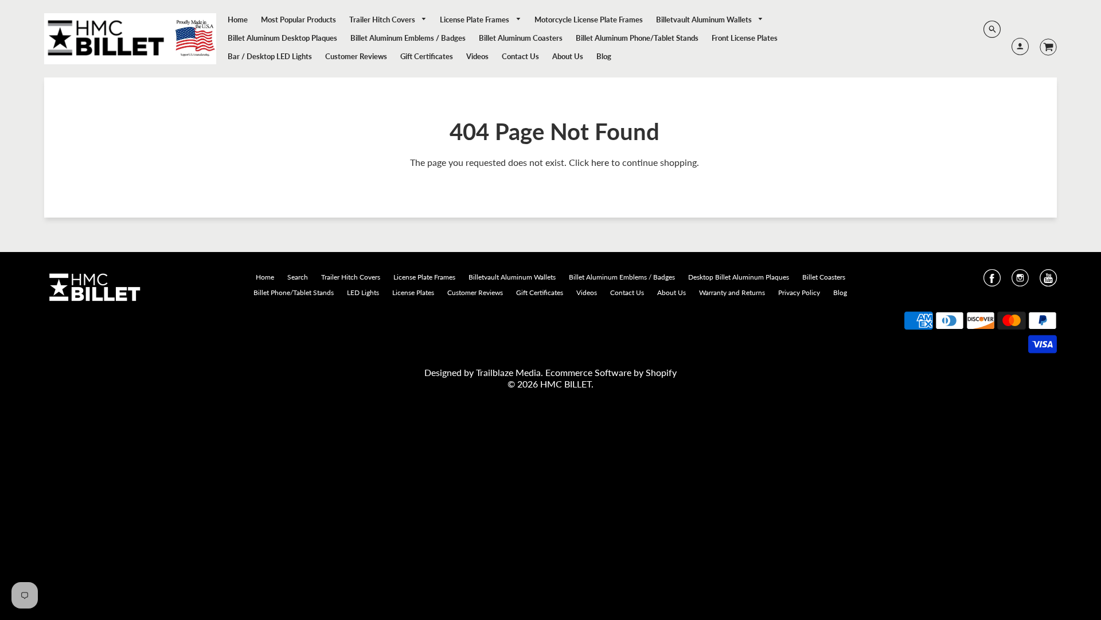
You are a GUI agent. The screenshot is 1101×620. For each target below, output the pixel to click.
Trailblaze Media (508, 372)
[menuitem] (237, 19)
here (600, 162)
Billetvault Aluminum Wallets (704, 19)
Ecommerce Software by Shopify (611, 372)
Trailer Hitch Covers (383, 19)
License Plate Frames (475, 19)
